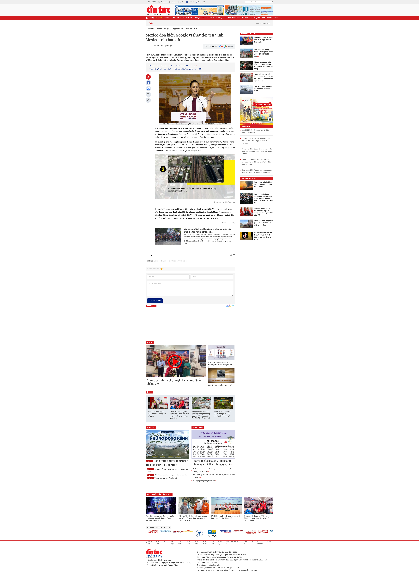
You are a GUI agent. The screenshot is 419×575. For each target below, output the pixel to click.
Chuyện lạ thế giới (177, 29)
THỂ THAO (205, 18)
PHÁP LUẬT (180, 18)
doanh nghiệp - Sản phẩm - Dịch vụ (159, 494)
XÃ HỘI (173, 18)
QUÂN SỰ (219, 18)
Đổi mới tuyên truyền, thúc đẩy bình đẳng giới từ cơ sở (157, 414)
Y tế (250, 18)
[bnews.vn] (194, 533)
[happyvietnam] (169, 531)
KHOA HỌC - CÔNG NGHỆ (232, 18)
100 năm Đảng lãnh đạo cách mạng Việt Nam (199, 23)
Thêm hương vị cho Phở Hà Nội (162, 478)
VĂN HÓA (189, 18)
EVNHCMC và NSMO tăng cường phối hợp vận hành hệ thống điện (225, 517)
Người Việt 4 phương (192, 29)
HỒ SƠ (212, 18)
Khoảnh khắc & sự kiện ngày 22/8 (220, 385)
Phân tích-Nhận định (163, 29)
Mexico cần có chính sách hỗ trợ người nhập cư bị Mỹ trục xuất (172, 66)
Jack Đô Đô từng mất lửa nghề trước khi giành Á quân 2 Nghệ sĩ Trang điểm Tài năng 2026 (160, 518)
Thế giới (151, 28)
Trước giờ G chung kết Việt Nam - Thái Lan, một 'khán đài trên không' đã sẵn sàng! (179, 415)
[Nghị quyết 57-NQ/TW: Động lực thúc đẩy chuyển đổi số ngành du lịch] (221, 352)
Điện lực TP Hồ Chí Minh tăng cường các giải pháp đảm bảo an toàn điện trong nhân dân (193, 518)
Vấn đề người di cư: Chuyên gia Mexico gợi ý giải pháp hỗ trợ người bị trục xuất (207, 230)
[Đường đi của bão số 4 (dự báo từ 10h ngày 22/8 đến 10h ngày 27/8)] (213, 444)
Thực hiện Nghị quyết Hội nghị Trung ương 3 (228, 23)
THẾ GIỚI (159, 18)
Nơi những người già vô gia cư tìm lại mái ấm (167, 475)
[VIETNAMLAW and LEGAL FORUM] (159, 532)
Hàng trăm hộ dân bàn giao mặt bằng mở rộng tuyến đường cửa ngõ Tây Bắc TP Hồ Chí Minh (201, 415)
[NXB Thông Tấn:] (182, 533)
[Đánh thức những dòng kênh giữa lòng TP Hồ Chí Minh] (167, 444)
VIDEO (276, 18)
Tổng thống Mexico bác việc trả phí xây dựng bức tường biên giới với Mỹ (175, 69)
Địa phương (260, 543)
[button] (232, 403)
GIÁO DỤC (197, 18)
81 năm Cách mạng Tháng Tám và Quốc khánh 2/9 (172, 23)
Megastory (149, 461)
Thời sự (151, 18)
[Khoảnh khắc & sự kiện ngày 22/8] (221, 375)
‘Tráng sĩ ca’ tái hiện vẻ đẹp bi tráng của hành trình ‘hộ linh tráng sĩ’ (222, 414)
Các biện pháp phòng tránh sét (204, 481)
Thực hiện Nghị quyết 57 (263, 18)
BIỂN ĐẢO (244, 18)
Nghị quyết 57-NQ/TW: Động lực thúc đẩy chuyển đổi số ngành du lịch (220, 364)
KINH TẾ (166, 18)
